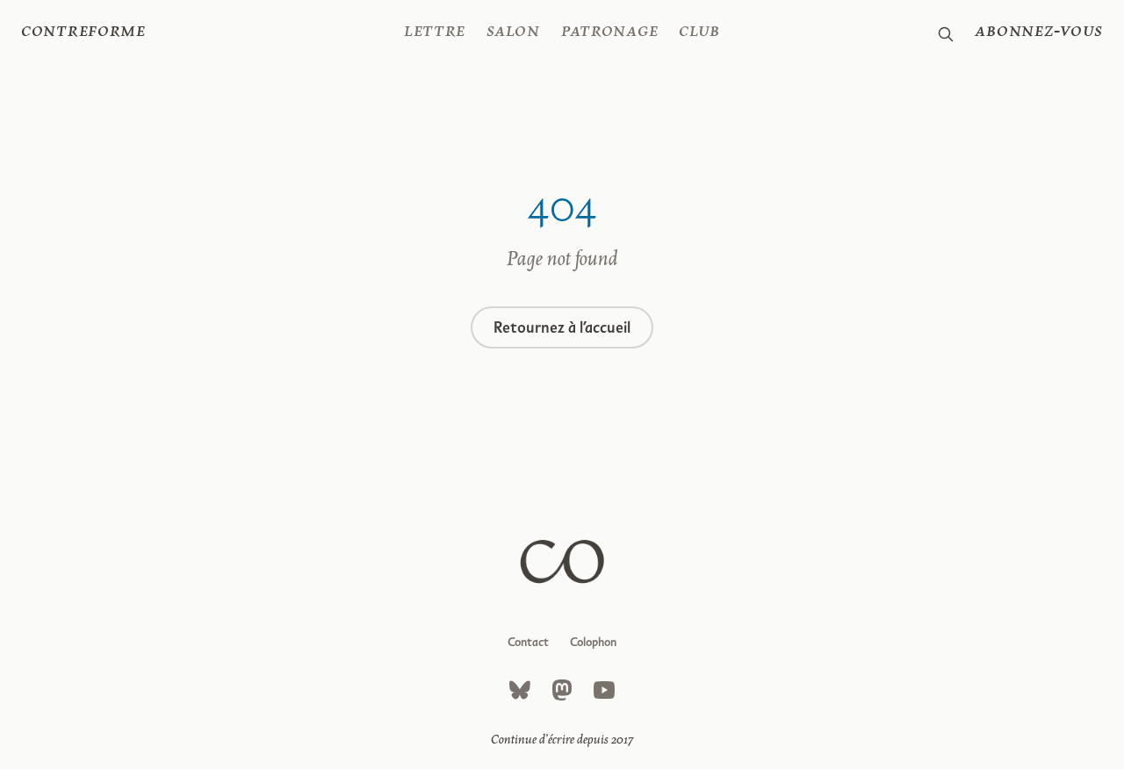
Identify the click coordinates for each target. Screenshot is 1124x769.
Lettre (434, 31)
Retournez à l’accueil (562, 327)
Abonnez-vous (1039, 31)
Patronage (609, 31)
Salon (513, 31)
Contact (528, 642)
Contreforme (83, 31)
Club (699, 31)
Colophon (593, 642)
